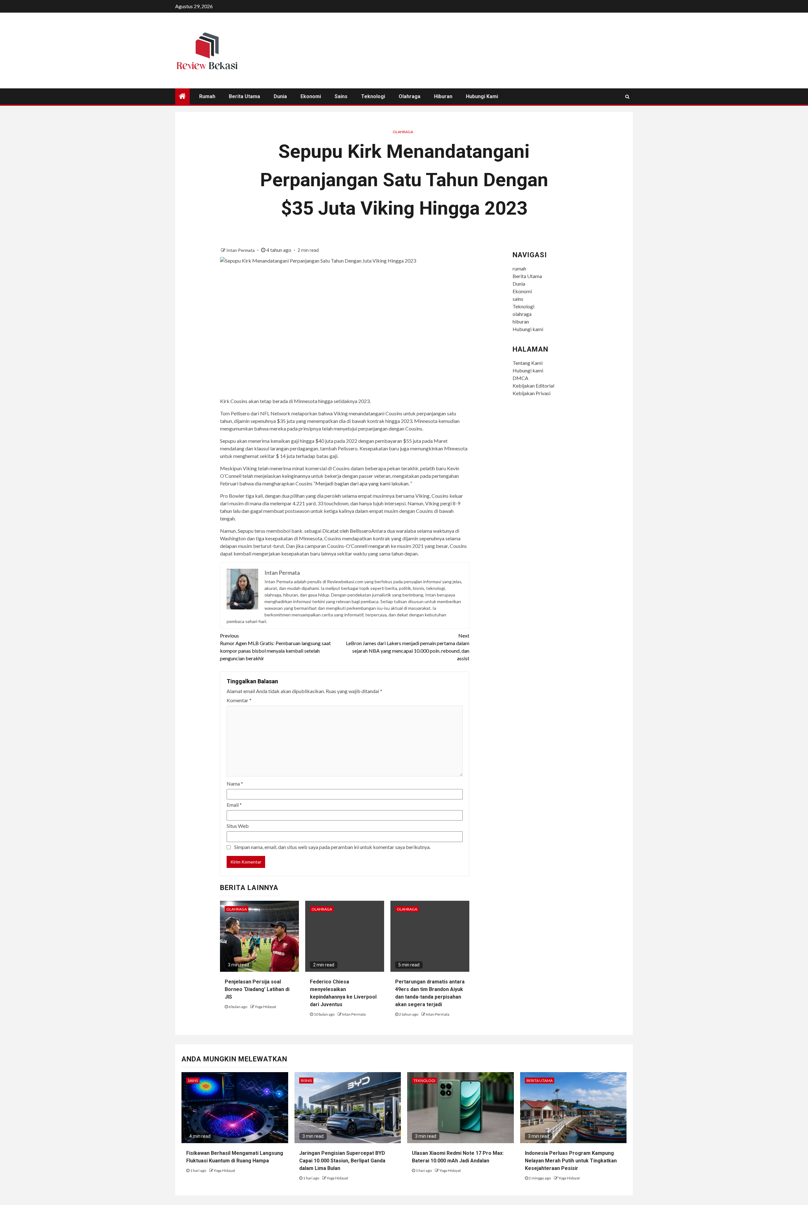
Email (234, 805)
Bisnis (306, 1080)
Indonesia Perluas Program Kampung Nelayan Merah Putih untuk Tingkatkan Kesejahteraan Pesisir (571, 1160)
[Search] (627, 97)
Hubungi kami (482, 96)
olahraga (409, 96)
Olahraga (403, 131)
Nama (235, 784)
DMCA (520, 378)
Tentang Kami (528, 363)
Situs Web (238, 826)
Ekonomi (310, 96)
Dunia (280, 96)
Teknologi (373, 96)
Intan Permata (241, 250)
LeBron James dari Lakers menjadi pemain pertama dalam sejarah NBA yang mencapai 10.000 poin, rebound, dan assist (407, 646)
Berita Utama (244, 96)
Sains (193, 1080)
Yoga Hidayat (265, 1006)
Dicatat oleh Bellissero (346, 531)
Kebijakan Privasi (531, 393)
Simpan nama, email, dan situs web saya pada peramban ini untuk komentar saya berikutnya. (332, 847)
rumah (207, 96)
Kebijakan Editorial (533, 386)
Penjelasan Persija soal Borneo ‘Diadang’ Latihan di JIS (257, 989)
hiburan (443, 96)
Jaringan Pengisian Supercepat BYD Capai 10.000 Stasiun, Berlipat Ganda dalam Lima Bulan (342, 1160)
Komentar (239, 700)
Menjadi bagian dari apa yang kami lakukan (361, 483)
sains (341, 96)
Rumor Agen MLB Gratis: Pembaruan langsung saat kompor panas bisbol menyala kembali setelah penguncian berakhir (275, 646)
